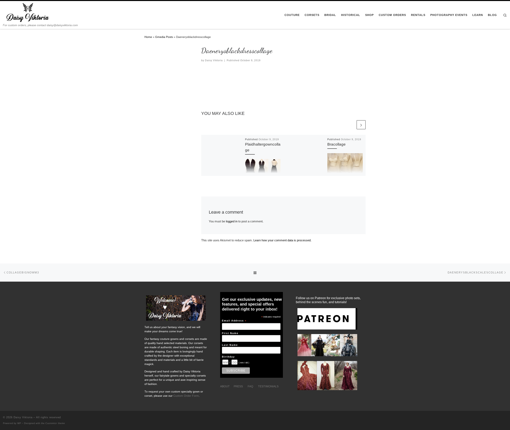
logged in (231, 221)
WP (19, 423)
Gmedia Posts (164, 36)
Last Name (230, 345)
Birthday (228, 356)
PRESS (238, 386)
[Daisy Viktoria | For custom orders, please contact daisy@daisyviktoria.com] (28, 12)
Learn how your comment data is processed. (282, 240)
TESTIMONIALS (268, 386)
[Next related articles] (361, 124)
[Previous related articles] (351, 124)
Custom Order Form (186, 395)
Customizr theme (55, 423)
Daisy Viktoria (214, 60)
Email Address (234, 320)
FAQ (250, 386)
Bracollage (336, 144)
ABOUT (225, 386)
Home (148, 36)
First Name (230, 333)
